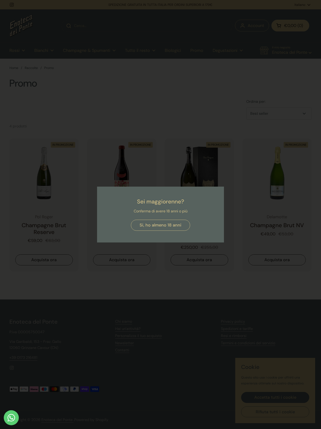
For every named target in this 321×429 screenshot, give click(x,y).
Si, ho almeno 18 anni (160, 225)
